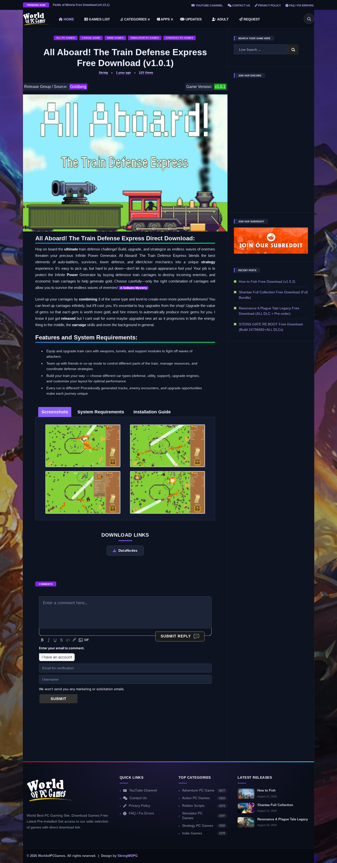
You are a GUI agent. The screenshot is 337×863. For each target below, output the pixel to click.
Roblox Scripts (203, 806)
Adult (222, 19)
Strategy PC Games (179, 37)
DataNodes (128, 550)
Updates (193, 19)
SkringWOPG (127, 856)
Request (251, 19)
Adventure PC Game (203, 790)
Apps (165, 19)
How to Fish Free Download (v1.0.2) (267, 281)
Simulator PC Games (145, 37)
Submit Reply (176, 636)
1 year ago (123, 72)
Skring (103, 72)
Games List (99, 19)
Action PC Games (203, 798)
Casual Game (91, 37)
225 (146, 72)
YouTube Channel (209, 5)
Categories (135, 19)
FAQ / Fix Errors (301, 5)
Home (68, 19)
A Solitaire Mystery (133, 288)
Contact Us (240, 5)
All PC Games (65, 37)
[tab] (54, 412)
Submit (58, 699)
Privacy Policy (269, 5)
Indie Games (115, 37)
